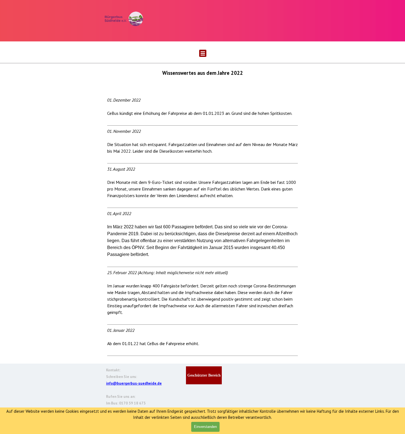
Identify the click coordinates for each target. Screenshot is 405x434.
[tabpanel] (202, 212)
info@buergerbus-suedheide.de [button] (134, 383)
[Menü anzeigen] (202, 53)
